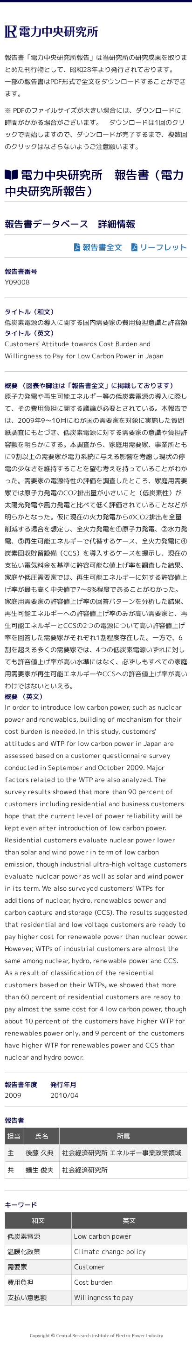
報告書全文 (102, 247)
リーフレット (163, 247)
